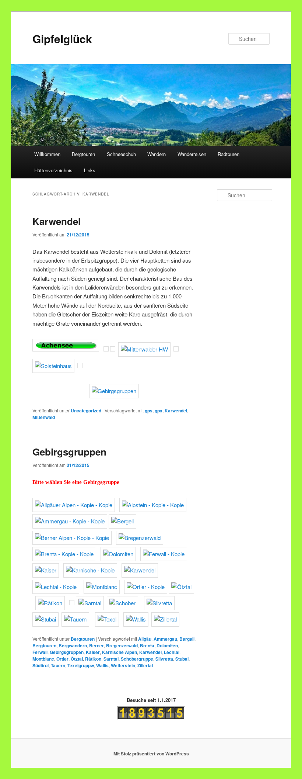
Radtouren (228, 153)
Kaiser (93, 652)
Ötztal (77, 658)
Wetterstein (123, 665)
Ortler (62, 658)
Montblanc (43, 658)
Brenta (147, 645)
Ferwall (40, 652)
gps (148, 410)
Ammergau (165, 639)
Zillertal (145, 665)
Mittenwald (43, 417)
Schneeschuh (121, 153)
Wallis (102, 665)
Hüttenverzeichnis (53, 170)
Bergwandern (73, 645)
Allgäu (144, 639)
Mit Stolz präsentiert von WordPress (151, 753)
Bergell (186, 639)
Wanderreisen (192, 153)
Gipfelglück (62, 38)
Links (89, 170)
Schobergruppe (137, 658)
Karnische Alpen (119, 652)
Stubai (182, 658)
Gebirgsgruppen (69, 451)
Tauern (58, 665)
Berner (96, 645)
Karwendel (56, 221)
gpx (158, 410)
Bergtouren (83, 153)
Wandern (156, 153)
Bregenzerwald (122, 645)
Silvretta (164, 658)
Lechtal (171, 652)
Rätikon (93, 658)
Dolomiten (167, 645)
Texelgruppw (80, 665)
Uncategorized (86, 410)
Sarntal (111, 658)
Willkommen (47, 153)
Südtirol (40, 665)
